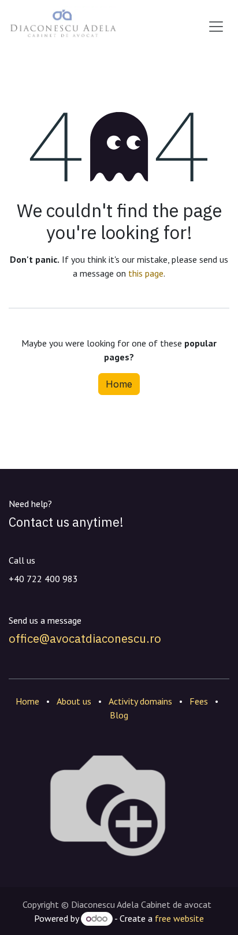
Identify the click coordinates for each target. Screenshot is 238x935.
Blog (119, 715)
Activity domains (140, 701)
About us (74, 701)
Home (119, 384)
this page (145, 273)
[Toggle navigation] (216, 26)
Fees (198, 701)
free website (179, 918)
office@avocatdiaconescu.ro (85, 638)
